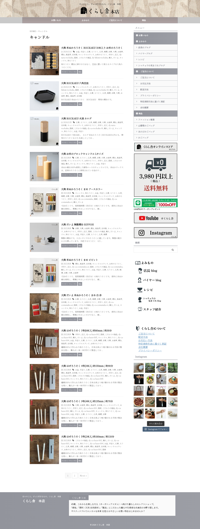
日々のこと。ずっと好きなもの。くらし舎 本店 (42, 496)
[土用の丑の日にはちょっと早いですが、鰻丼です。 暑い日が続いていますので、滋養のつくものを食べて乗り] (150, 414)
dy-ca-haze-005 (90, 337)
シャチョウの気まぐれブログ (151, 65)
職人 (110, 57)
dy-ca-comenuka (85, 199)
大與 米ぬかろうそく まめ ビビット (79, 259)
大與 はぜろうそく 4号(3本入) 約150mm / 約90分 (87, 366)
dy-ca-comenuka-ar (80, 266)
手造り (83, 51)
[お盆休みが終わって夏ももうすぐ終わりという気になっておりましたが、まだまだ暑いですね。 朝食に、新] (150, 379)
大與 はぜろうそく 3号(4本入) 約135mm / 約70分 (87, 401)
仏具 (101, 51)
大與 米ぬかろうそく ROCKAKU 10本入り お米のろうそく (92, 47)
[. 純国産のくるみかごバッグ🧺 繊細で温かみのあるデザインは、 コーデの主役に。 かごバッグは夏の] (139, 414)
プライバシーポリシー (149, 95)
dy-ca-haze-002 (93, 334)
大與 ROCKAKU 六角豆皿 (75, 83)
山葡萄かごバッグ (146, 125)
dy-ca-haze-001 (90, 408)
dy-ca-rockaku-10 (101, 90)
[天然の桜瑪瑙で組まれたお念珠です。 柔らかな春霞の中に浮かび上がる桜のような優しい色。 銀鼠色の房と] (139, 379)
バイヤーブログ (145, 53)
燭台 (63, 54)
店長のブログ (144, 47)
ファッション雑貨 (146, 119)
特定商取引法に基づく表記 (151, 101)
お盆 (78, 51)
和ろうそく (71, 60)
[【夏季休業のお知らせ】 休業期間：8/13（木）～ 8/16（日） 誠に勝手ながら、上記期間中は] (173, 379)
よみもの (85, 20)
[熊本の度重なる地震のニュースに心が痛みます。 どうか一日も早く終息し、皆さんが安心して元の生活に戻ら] (161, 402)
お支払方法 (144, 83)
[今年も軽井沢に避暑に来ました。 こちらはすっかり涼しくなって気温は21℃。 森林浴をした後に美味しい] (173, 368)
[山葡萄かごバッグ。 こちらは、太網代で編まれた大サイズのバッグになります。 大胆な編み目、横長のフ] (150, 391)
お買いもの (56, 20)
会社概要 (143, 107)
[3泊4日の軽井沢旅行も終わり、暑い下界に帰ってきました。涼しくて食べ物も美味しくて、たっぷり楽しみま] (150, 368)
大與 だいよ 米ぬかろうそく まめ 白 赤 (81, 295)
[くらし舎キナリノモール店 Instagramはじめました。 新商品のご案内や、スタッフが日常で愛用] (139, 368)
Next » (83, 475)
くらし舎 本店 (35, 500)
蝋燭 (105, 51)
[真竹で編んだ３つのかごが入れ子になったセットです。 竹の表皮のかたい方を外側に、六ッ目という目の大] (150, 402)
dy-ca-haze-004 (96, 443)
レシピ (141, 59)
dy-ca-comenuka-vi (100, 305)
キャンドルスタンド (86, 54)
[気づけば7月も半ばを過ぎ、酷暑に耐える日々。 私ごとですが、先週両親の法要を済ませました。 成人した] (161, 414)
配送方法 (143, 89)
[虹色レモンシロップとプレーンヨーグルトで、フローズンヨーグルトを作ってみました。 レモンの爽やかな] (173, 402)
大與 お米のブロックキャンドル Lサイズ (82, 153)
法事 (110, 51)
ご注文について (114, 20)
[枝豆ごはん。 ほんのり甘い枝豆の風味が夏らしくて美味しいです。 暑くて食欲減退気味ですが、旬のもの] (173, 391)
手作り (111, 54)
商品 (144, 20)
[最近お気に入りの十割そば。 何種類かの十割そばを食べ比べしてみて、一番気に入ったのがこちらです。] (161, 368)
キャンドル (81, 163)
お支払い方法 (145, 340)
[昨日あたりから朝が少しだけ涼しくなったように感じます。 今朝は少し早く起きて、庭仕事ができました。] (139, 391)
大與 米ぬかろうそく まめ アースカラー (82, 189)
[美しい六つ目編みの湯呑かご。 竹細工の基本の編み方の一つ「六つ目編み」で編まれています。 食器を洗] (173, 414)
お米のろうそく (101, 54)
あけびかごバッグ (146, 131)
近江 (116, 54)
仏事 (88, 51)
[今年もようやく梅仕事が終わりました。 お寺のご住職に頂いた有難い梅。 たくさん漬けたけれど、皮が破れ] (139, 402)
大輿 (115, 51)
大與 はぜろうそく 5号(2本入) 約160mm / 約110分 (87, 436)
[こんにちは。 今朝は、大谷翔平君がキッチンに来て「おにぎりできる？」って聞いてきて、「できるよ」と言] (161, 391)
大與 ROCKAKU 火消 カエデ (76, 118)
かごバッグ (143, 137)
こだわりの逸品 (85, 57)
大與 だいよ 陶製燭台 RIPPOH (77, 224)
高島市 (68, 54)
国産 (76, 57)
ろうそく (94, 51)
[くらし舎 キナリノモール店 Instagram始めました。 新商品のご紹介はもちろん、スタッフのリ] (161, 379)
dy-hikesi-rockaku (100, 57)
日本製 (74, 54)
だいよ (116, 57)
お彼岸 (120, 51)
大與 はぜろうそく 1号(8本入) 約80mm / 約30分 (86, 330)
